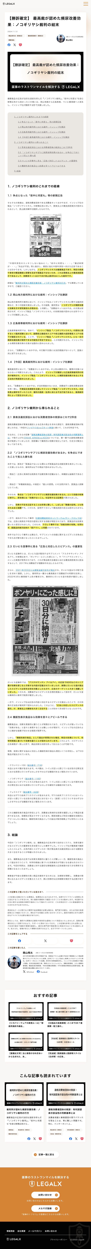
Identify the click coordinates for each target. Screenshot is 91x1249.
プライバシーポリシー (58, 1240)
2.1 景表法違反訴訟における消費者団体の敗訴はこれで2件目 (45, 147)
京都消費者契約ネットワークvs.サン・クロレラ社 (58, 518)
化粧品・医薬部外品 (55, 1134)
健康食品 (11, 40)
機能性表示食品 (13, 1134)
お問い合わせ (51, 1231)
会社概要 (21, 1231)
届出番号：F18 (35, 765)
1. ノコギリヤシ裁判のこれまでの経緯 (31, 117)
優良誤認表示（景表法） (36, 36)
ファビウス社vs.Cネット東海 (40, 427)
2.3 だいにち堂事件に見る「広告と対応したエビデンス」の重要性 (47, 161)
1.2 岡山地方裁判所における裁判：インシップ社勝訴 (41, 127)
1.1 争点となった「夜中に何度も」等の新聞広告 (39, 122)
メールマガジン (35, 1231)
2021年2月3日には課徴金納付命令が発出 (35, 570)
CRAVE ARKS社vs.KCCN (36, 437)
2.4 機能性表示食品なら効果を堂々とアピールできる (41, 166)
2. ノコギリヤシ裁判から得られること (31, 142)
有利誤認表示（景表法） (74, 1130)
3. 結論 (17, 171)
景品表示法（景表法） (16, 36)
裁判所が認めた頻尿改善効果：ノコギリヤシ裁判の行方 (41, 283)
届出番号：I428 (30, 792)
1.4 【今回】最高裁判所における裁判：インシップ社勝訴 (43, 137)
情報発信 (11, 1231)
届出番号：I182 (32, 778)
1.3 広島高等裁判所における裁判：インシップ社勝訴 (41, 132)
